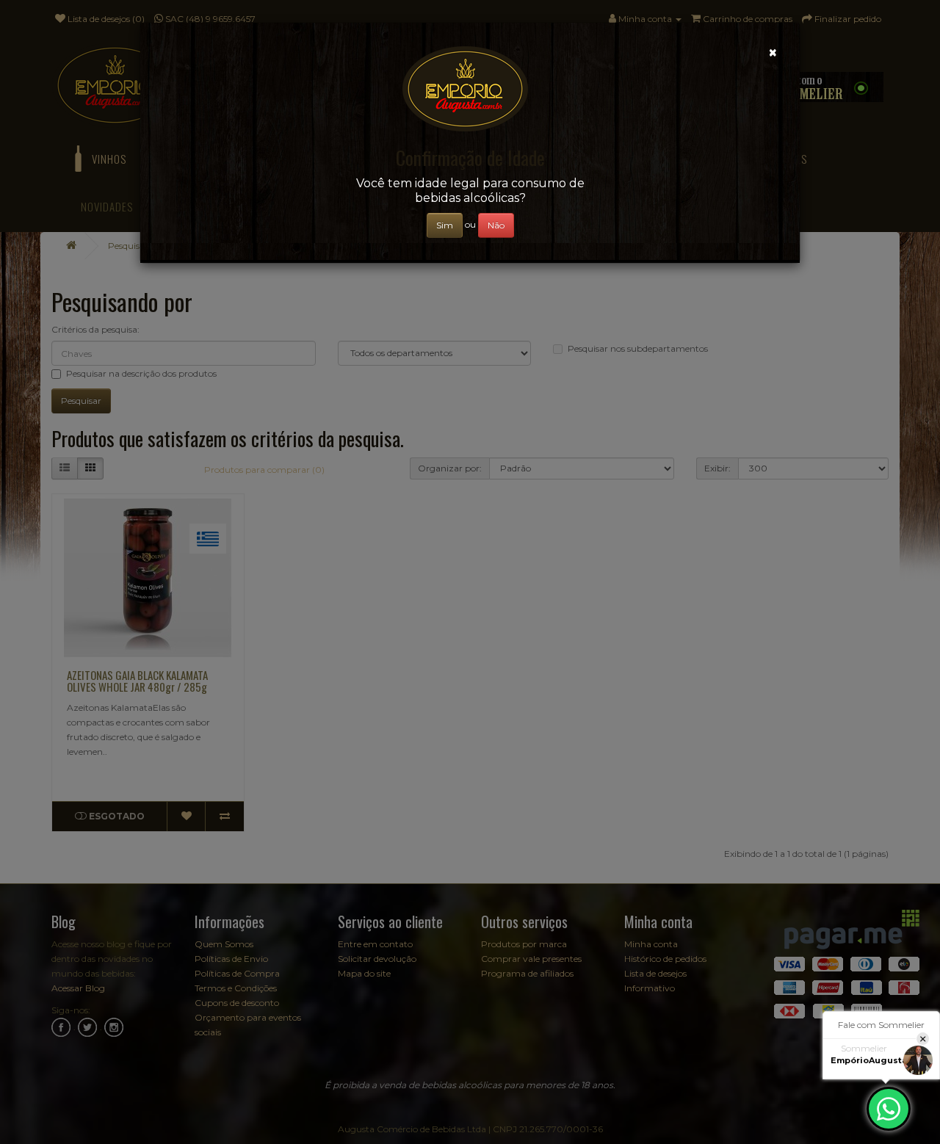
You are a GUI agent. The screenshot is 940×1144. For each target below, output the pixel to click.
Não (496, 225)
